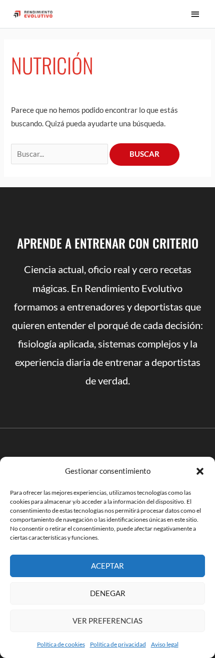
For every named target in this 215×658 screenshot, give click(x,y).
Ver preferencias (107, 620)
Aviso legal (164, 644)
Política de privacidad (118, 644)
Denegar (108, 593)
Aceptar (107, 565)
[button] (200, 471)
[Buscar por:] (60, 154)
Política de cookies (61, 644)
